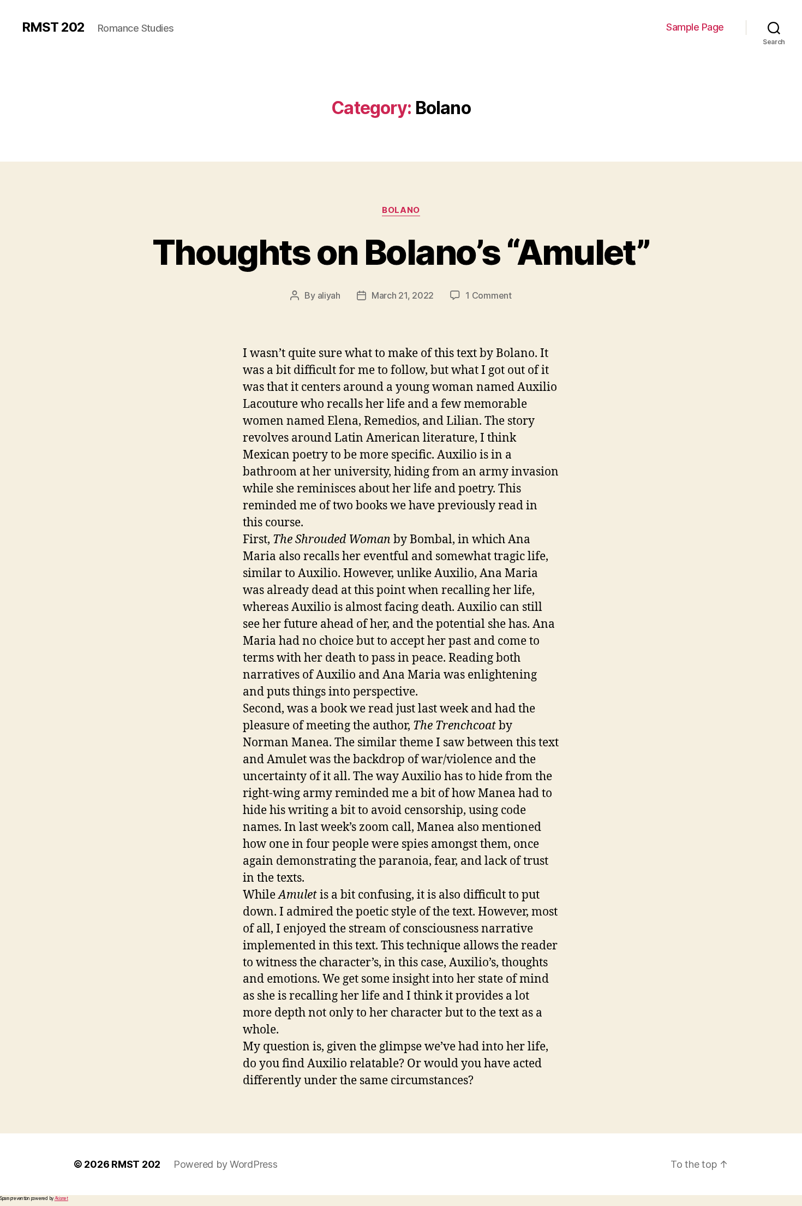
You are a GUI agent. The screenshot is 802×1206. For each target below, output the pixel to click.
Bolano (401, 210)
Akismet (61, 1198)
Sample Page (695, 27)
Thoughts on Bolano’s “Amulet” (401, 252)
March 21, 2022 (403, 295)
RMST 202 (53, 27)
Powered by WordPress (225, 1164)
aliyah (329, 295)
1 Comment (488, 295)
